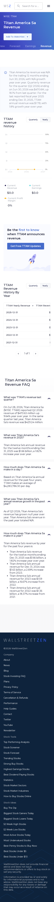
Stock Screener (12, 747)
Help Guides (10, 708)
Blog (6, 670)
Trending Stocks (12, 758)
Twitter (7, 719)
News (7, 665)
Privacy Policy (11, 687)
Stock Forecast (11, 753)
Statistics (8, 780)
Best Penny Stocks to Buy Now (20, 845)
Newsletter (9, 730)
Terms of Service (12, 692)
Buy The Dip (10, 808)
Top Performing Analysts (16, 742)
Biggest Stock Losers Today (18, 818)
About (7, 660)
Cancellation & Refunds (16, 697)
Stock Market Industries (16, 791)
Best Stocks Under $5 (15, 851)
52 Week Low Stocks (14, 829)
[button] (27, 398)
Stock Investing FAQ (14, 676)
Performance (11, 703)
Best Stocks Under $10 (16, 856)
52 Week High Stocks (15, 824)
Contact (8, 714)
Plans (6, 681)
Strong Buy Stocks (13, 763)
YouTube (8, 725)
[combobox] (28, 6)
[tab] (15, 46)
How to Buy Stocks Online (17, 796)
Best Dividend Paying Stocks (19, 774)
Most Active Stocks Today (17, 835)
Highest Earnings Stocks (16, 769)
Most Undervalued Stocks (17, 840)
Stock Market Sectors (15, 785)
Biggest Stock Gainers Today (19, 813)
